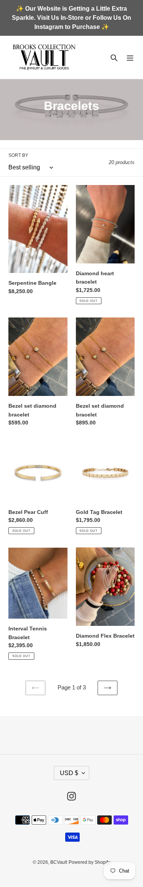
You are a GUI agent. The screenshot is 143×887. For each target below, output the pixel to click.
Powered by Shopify (89, 862)
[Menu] (130, 57)
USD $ (69, 773)
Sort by (18, 155)
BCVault (58, 862)
